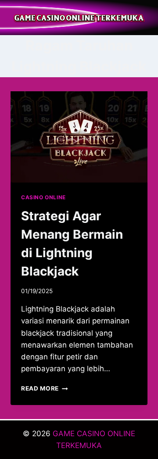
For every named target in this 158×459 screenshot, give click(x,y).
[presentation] (79, 137)
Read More (44, 388)
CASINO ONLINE (43, 197)
